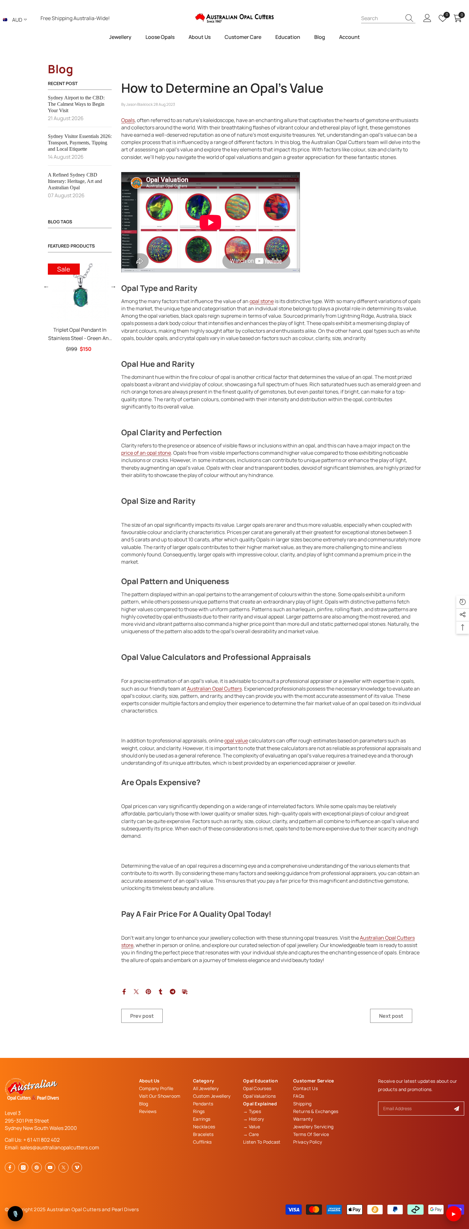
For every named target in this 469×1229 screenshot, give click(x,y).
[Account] (427, 18)
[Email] (185, 990)
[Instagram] (23, 1167)
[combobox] (381, 18)
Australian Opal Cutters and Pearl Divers (93, 1209)
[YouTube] (50, 1167)
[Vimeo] (77, 1167)
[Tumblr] (160, 990)
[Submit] (456, 1109)
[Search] (388, 18)
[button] (46, 286)
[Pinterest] (148, 990)
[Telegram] (172, 990)
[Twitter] (136, 990)
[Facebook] (124, 990)
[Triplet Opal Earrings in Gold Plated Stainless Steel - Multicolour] (53, 292)
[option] (52, 308)
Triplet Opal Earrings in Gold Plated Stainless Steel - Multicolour (53, 334)
